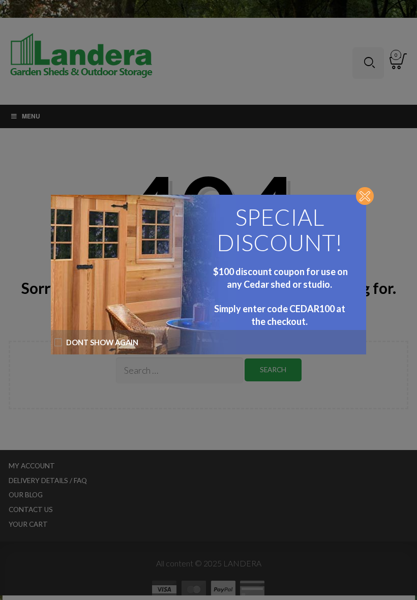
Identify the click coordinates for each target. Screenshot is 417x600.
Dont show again (102, 342)
